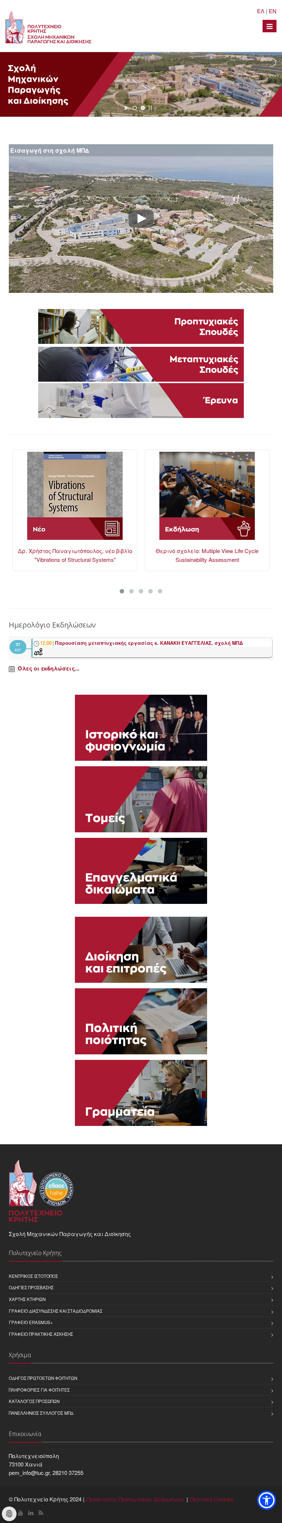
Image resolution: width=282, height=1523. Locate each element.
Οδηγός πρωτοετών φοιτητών (43, 1378)
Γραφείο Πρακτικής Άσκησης (41, 1334)
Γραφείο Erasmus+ (31, 1322)
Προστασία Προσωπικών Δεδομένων (135, 1499)
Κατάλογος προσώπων (34, 1401)
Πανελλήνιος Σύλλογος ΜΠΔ (41, 1413)
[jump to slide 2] (143, 108)
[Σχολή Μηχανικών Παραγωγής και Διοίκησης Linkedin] (30, 1512)
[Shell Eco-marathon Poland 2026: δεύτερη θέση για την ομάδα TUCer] (207, 499)
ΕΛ (260, 11)
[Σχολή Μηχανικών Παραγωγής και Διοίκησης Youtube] (20, 1512)
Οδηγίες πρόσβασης (31, 1287)
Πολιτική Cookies (212, 1499)
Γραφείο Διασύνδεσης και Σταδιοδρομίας (55, 1311)
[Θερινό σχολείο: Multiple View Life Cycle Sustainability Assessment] (75, 499)
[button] (266, 1500)
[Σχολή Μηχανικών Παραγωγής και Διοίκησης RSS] (41, 1512)
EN (272, 11)
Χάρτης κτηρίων (27, 1299)
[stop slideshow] (150, 108)
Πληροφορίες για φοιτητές (39, 1390)
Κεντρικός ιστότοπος (33, 1276)
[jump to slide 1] (135, 108)
